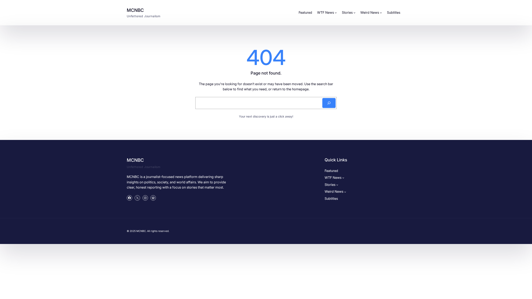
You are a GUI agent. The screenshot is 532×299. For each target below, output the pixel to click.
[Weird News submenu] (381, 13)
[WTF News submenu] (336, 13)
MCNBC (135, 10)
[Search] (329, 103)
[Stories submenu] (354, 13)
